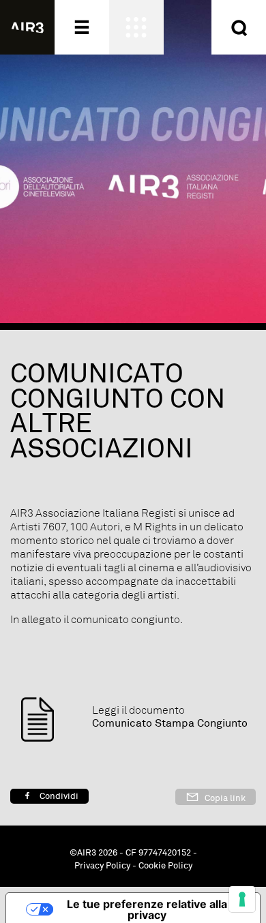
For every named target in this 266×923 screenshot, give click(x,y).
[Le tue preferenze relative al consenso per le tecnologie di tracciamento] (242, 899)
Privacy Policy (102, 866)
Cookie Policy (165, 866)
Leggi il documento (138, 710)
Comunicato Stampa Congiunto (170, 723)
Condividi (58, 796)
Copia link (224, 798)
